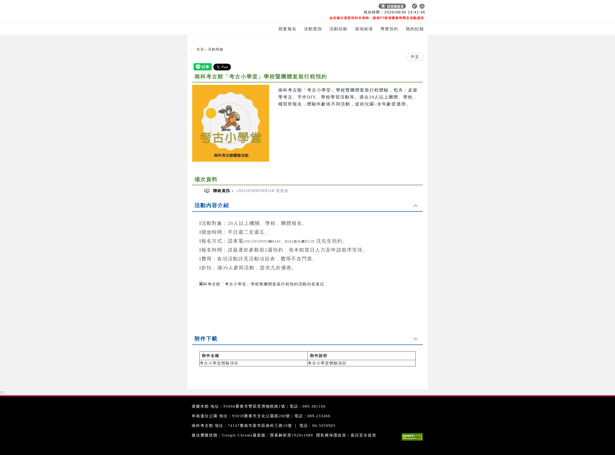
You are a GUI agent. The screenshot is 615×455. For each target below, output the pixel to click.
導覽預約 (389, 29)
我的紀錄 (415, 29)
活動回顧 (338, 29)
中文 (415, 57)
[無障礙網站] (413, 440)
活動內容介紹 (212, 205)
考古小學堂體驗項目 (219, 363)
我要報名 (287, 29)
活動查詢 (313, 29)
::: (192, 49)
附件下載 (206, 339)
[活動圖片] (230, 123)
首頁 (200, 49)
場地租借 (364, 29)
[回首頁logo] (223, 7)
